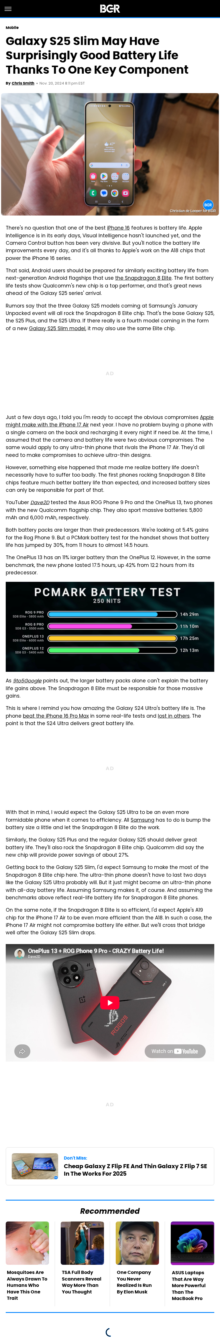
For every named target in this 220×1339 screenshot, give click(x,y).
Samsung (142, 821)
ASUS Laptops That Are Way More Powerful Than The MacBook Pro (189, 1285)
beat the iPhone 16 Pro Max (56, 716)
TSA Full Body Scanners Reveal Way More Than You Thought (81, 1282)
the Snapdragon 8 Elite (143, 279)
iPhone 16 (118, 228)
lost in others (174, 716)
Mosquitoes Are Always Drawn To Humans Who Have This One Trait (27, 1285)
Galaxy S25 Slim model (57, 329)
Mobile (12, 27)
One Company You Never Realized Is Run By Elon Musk (134, 1282)
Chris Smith (23, 83)
